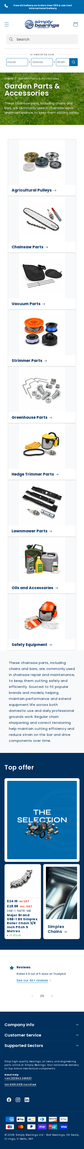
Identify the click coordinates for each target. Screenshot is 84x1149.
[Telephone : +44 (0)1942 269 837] (6, 6)
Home (8, 78)
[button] (7, 24)
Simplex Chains (56, 929)
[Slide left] (32, 996)
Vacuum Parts (26, 303)
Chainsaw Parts (27, 247)
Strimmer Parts (27, 360)
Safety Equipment (29, 644)
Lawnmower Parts (29, 531)
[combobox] (42, 39)
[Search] (11, 39)
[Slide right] (52, 996)
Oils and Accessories (32, 587)
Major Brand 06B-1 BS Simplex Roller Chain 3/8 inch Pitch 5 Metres (22, 923)
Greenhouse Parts (29, 417)
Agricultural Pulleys (32, 190)
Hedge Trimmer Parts (33, 474)
